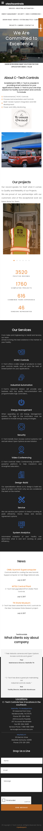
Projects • (13, 25)
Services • (12, 8)
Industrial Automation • (25, 8)
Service (21, 507)
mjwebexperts (21, 827)
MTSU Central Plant (21, 586)
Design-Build (21, 482)
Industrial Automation (21, 385)
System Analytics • (27, 20)
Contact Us (29, 25)
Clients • (37, 20)
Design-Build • (8, 20)
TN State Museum (21, 602)
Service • (16, 20)
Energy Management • (10, 14)
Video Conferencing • (33, 14)
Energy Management (21, 409)
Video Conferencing (21, 457)
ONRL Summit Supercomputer (21, 569)
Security (22, 434)
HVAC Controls (21, 360)
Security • (21, 14)
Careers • (21, 25)
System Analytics (21, 532)
